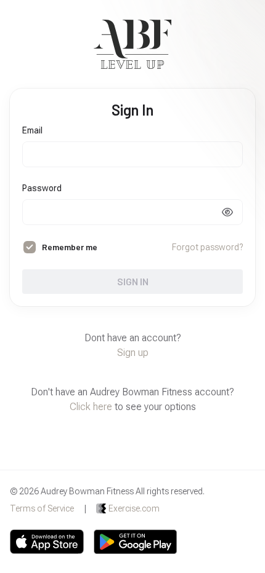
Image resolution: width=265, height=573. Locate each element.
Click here (91, 407)
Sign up (133, 352)
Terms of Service (42, 508)
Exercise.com (134, 508)
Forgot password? (207, 247)
